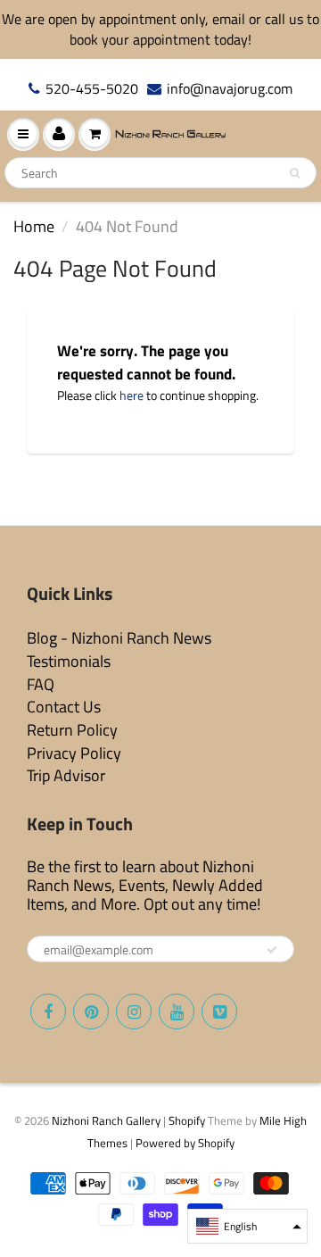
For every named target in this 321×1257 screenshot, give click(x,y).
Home (33, 226)
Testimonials (69, 661)
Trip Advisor (66, 775)
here (131, 395)
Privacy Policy (74, 753)
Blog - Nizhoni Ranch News (119, 638)
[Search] (294, 173)
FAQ (40, 684)
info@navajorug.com (229, 89)
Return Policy (72, 730)
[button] (247, 1226)
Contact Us (64, 707)
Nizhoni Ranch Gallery (106, 1120)
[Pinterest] (91, 1011)
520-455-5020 (91, 89)
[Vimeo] (219, 1011)
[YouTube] (176, 1011)
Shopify (187, 1120)
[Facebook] (48, 1011)
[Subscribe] (272, 950)
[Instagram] (134, 1011)
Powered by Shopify (185, 1143)
